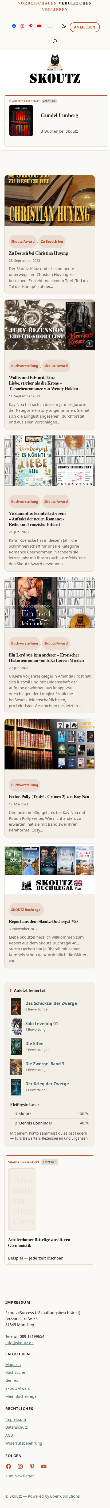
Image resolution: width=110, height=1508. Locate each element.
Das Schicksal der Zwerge (51, 1003)
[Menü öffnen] (50, 26)
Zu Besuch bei (52, 241)
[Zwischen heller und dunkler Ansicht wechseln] (64, 26)
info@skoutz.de (19, 1342)
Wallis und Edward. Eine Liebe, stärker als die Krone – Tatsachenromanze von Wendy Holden (43, 382)
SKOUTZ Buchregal (26, 909)
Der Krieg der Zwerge (47, 1083)
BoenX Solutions (65, 1496)
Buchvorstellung (24, 366)
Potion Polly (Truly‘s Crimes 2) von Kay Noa (49, 796)
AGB (9, 1435)
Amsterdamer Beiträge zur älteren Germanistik (39, 1242)
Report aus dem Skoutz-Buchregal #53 (43, 921)
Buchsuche (15, 1372)
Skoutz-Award (23, 241)
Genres (11, 1380)
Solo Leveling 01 (41, 1023)
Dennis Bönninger (35, 1123)
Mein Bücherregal (21, 1396)
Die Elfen (34, 1043)
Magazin (13, 1364)
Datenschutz (16, 1427)
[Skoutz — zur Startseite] (55, 68)
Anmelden (84, 27)
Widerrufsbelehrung (23, 1443)
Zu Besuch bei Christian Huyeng (38, 253)
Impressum (15, 1419)
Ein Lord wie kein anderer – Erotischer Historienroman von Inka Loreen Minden (46, 657)
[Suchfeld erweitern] (55, 42)
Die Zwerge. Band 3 (44, 1063)
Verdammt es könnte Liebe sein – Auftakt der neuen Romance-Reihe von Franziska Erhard (37, 518)
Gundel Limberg (59, 115)
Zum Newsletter (19, 1475)
